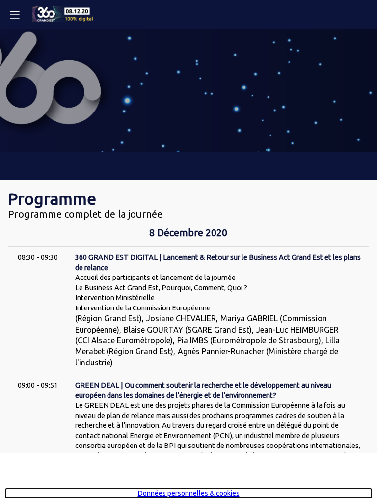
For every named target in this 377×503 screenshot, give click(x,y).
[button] (14, 14)
